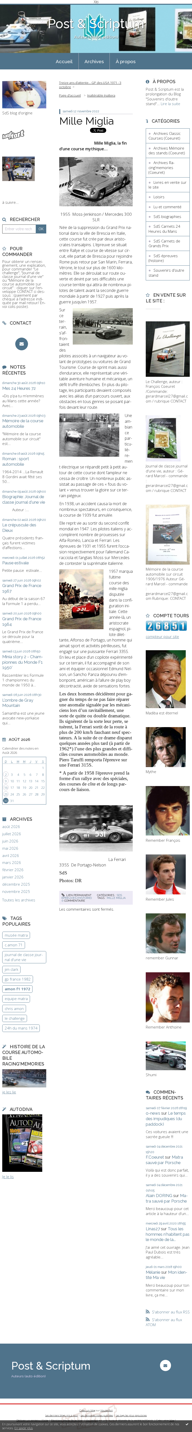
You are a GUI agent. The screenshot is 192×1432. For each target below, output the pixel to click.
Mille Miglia (86, 121)
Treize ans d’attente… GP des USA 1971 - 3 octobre (90, 84)
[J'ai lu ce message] (187, 1424)
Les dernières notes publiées (96, 1415)
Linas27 (153, 1228)
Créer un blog (87, 1410)
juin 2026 (10, 841)
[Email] (21, 344)
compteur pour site (162, 636)
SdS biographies (167, 216)
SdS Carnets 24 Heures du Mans (164, 229)
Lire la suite (170, 103)
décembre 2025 (16, 884)
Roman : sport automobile (15, 461)
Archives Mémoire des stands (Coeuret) (166, 151)
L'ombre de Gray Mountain (17, 703)
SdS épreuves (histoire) (92, 896)
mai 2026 (10, 848)
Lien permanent (79, 895)
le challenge (15, 1018)
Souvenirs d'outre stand (166, 273)
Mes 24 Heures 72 (19, 388)
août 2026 (11, 826)
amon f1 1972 (17, 988)
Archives (94, 61)
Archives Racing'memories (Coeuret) (161, 167)
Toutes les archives (18, 900)
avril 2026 (10, 855)
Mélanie (153, 1272)
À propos (126, 61)
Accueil (64, 61)
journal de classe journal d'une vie (24, 957)
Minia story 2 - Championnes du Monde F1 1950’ (22, 662)
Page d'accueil (70, 95)
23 (6, 794)
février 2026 (13, 869)
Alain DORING (159, 1195)
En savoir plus (23, 1428)
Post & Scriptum (96, 23)
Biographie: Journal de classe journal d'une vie (23, 499)
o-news (153, 1113)
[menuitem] (64, 61)
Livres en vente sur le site (167, 185)
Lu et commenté (168, 206)
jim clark (11, 969)
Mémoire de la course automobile (22, 423)
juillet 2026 (11, 833)
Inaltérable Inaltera (101, 95)
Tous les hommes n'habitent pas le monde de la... (168, 1234)
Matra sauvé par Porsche (164, 1160)
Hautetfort (106, 1410)
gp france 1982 (18, 979)
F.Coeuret (155, 1157)
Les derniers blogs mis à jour (61, 1415)
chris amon (14, 1008)
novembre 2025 (16, 891)
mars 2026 (11, 862)
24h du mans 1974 (21, 1027)
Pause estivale (15, 562)
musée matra (16, 935)
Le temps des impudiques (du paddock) (166, 1119)
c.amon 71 (14, 944)
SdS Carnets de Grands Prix (164, 243)
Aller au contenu (16, 7)
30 (6, 801)
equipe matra (16, 998)
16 (6, 787)
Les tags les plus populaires (131, 1415)
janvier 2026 (13, 877)
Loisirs (159, 196)
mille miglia (116, 898)
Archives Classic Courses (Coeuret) (164, 136)
